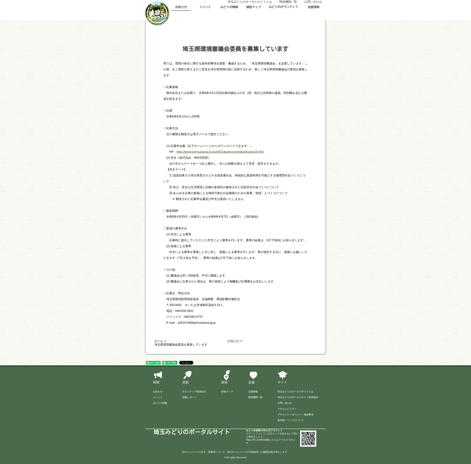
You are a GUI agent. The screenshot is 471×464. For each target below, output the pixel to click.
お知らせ (181, 7)
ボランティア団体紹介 (194, 391)
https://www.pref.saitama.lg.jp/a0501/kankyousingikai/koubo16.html (220, 151)
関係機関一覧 (255, 397)
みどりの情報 (229, 7)
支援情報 (313, 7)
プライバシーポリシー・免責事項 (295, 414)
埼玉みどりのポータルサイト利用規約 (297, 397)
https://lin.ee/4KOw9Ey (258, 439)
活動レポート (189, 397)
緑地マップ (253, 7)
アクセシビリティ (287, 408)
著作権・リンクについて (290, 420)
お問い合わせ (284, 403)
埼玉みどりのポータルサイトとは (295, 391)
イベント (205, 7)
